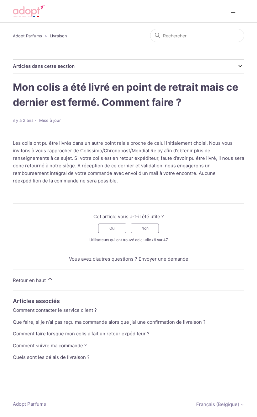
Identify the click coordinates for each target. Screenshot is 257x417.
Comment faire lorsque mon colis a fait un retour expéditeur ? (81, 334)
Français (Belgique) (218, 404)
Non (145, 228)
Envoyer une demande (163, 259)
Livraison (58, 35)
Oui (112, 228)
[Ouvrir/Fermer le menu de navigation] (233, 11)
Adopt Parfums (27, 35)
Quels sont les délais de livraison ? (51, 357)
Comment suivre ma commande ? (50, 346)
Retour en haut (30, 280)
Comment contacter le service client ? (55, 310)
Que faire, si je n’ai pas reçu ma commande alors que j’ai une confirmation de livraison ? (109, 322)
